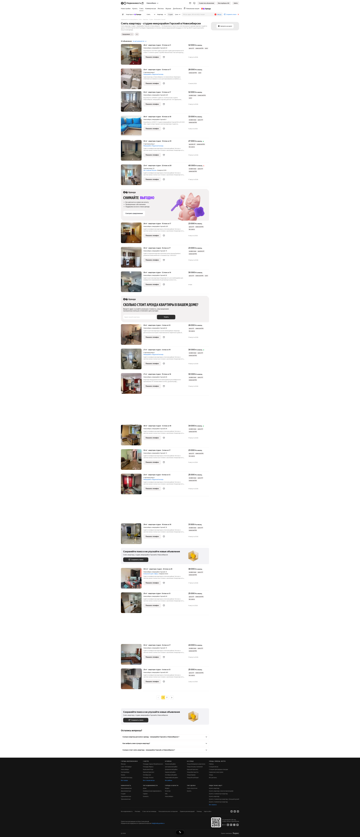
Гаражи (145, 793)
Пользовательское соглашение (168, 811)
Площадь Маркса (148, 766)
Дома (144, 788)
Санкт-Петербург (126, 766)
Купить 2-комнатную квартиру (218, 793)
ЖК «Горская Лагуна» (149, 170)
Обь (166, 793)
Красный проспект (148, 772)
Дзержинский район (171, 769)
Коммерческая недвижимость (152, 791)
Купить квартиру (214, 788)
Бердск (167, 788)
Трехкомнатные (126, 799)
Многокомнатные (126, 788)
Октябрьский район (171, 775)
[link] (235, 3)
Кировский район (170, 772)
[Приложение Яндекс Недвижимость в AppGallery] (234, 824)
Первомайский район (171, 777)
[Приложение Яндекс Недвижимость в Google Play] (231, 824)
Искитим (167, 791)
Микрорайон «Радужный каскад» (153, 74)
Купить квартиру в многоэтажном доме (221, 791)
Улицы (211, 775)
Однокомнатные (126, 796)
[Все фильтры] (123, 14)
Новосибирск (147, 48)
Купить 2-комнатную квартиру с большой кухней (224, 799)
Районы (211, 764)
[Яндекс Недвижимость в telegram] (238, 811)
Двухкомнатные (126, 791)
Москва (123, 764)
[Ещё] (137, 34)
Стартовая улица (148, 72)
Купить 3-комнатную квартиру (218, 802)
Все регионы (213, 777)
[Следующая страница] (171, 697)
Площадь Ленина (148, 777)
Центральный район (171, 766)
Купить (189, 791)
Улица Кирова (191, 775)
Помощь (199, 811)
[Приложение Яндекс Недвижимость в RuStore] (237, 824)
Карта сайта (207, 811)
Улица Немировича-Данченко (196, 764)
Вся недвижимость (127, 811)
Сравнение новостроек (216, 772)
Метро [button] (219, 14)
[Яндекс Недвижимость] (132, 3)
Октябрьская (147, 775)
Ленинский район (170, 764)
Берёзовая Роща (148, 769)
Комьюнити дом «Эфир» (150, 573)
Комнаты (145, 796)
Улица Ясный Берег (193, 777)
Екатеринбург (125, 772)
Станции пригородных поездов (218, 769)
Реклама (137, 811)
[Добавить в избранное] (164, 57)
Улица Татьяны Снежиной (194, 766)
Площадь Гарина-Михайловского (153, 764)
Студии (123, 793)
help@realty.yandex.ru (158, 823)
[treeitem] (126, 8)
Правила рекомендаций (187, 811)
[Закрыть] (238, 14)
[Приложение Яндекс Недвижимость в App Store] (228, 824)
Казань (123, 775)
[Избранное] (190, 3)
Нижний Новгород (126, 777)
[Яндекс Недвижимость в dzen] (235, 811)
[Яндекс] (235, 833)
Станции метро (213, 766)
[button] (194, 3)
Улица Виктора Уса (192, 772)
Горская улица (147, 168)
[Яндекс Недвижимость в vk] (231, 811)
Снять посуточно (192, 788)
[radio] (167, 697)
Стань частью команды (149, 811)
